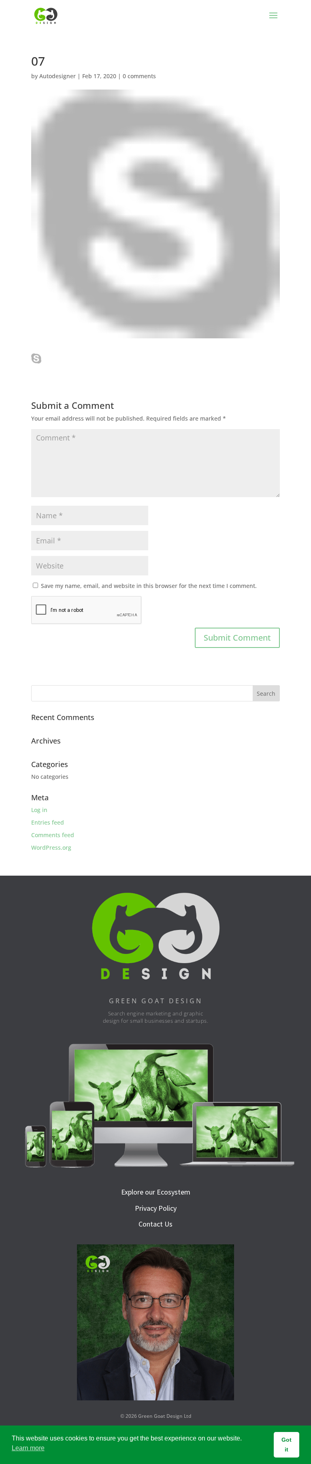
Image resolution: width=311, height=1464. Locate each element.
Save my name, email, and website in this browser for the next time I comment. (149, 586)
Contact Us (155, 1224)
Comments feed (52, 835)
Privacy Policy (156, 1208)
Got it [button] (286, 1444)
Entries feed (47, 822)
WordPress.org (51, 847)
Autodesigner (57, 76)
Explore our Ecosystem (155, 1192)
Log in (39, 810)
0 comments (139, 76)
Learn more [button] (28, 1448)
